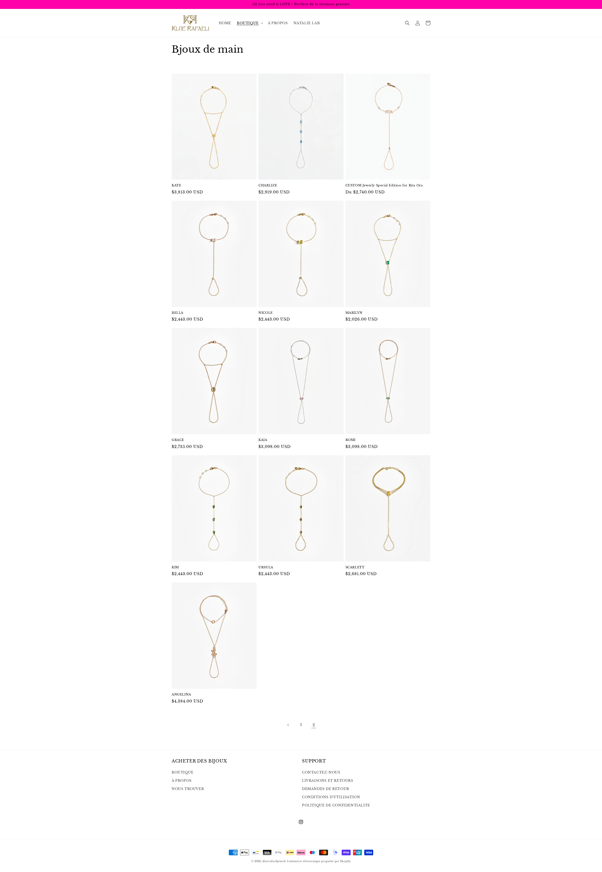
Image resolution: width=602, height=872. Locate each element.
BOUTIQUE (183, 772)
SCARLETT (354, 567)
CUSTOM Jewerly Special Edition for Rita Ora (384, 185)
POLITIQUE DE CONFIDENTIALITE (336, 805)
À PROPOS (182, 780)
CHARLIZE (267, 185)
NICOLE (265, 313)
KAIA (262, 440)
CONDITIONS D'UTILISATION (331, 797)
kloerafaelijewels (274, 861)
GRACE (178, 440)
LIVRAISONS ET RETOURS (327, 780)
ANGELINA (181, 694)
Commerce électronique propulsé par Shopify (319, 861)
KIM (175, 567)
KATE (176, 185)
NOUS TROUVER (188, 789)
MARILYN (354, 313)
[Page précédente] (288, 725)
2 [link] (314, 725)
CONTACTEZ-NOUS (321, 772)
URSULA (265, 567)
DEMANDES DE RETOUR (325, 789)
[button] (249, 23)
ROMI (350, 440)
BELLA (177, 313)
